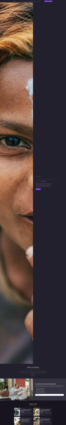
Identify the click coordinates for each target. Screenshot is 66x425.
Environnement (35, 1)
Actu (23, 1)
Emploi (32, 1)
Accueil (21, 1)
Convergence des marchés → (48, 1)
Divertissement (29, 1)
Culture (26, 1)
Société (39, 1)
